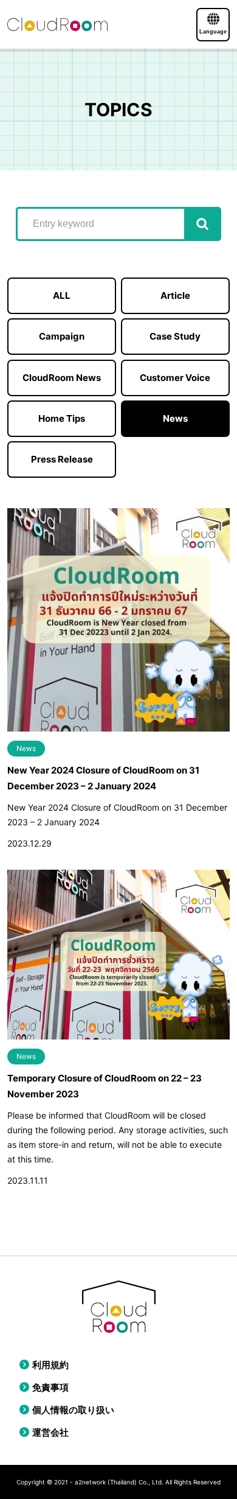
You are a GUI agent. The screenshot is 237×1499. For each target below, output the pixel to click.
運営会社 (50, 1432)
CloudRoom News (61, 377)
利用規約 (50, 1365)
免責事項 (50, 1387)
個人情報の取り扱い (73, 1410)
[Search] (202, 224)
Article (175, 295)
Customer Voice (175, 377)
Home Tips (61, 418)
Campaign (61, 336)
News (175, 418)
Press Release (62, 459)
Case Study (175, 336)
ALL (61, 295)
